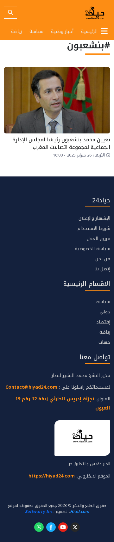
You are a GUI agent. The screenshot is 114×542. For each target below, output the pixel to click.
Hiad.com (79, 511)
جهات (104, 342)
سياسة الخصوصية (92, 248)
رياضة (16, 31)
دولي (105, 312)
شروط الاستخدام (94, 228)
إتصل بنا (102, 269)
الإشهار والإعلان (94, 218)
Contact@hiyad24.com (31, 387)
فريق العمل (98, 238)
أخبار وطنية (62, 31)
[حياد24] (95, 12)
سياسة (36, 31)
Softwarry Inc (38, 511)
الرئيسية (89, 31)
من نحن (102, 259)
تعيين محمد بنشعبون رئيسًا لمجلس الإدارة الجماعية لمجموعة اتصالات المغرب (61, 143)
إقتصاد (103, 322)
